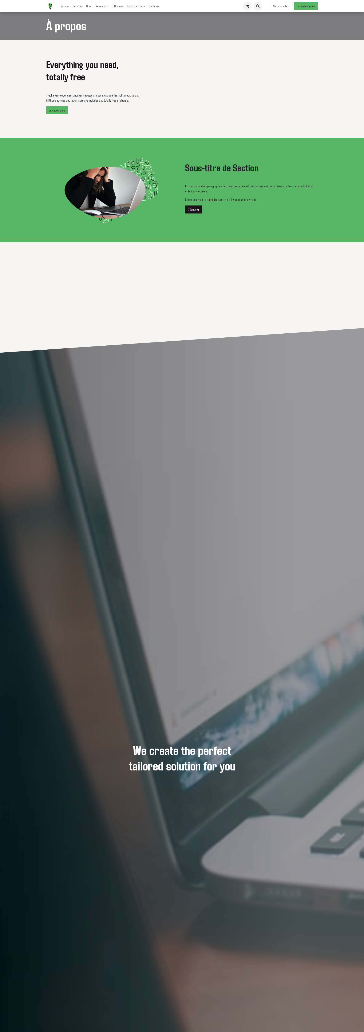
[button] (257, 6)
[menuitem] (65, 6)
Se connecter (281, 6)
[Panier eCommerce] (247, 6)
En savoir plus (57, 110)
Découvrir (193, 209)
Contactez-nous (306, 6)
